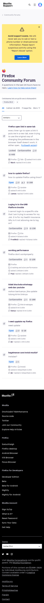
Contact (6, 599)
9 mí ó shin (27, 311)
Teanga (5, 542)
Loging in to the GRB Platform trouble (18, 206)
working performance (18, 250)
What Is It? (7, 514)
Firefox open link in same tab (21, 126)
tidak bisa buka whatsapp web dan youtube (20, 286)
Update (23, 188)
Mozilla (8, 396)
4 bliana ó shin (31, 240)
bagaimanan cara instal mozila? (23, 352)
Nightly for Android (11, 494)
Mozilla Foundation (22, 563)
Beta (4, 481)
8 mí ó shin (26, 163)
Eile (21, 233)
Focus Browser (9, 462)
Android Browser (10, 453)
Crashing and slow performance (24, 268)
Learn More (22, 58)
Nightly (5, 490)
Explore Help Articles (12, 429)
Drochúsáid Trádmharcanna (15, 412)
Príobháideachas (10, 590)
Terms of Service (10, 586)
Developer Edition (10, 477)
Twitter (5, 420)
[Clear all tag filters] (17, 102)
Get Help (6, 527)
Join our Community (12, 425)
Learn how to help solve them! (22, 88)
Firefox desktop (9, 449)
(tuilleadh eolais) (29, 145)
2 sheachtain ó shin (28, 373)
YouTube (7, 554)
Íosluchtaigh (8, 444)
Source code (8, 416)
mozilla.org (7, 581)
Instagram (12, 554)
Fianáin (5, 595)
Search (30, 5)
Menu (35, 5)
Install (23, 367)
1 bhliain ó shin (27, 274)
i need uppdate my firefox (20, 321)
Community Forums (12, 15)
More (35, 108)
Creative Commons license (18, 573)
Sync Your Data (9, 523)
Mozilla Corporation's (17, 560)
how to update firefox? (19, 173)
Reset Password (9, 518)
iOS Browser (8, 457)
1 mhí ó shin (25, 342)
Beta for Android (10, 486)
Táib (22, 160)
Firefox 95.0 (8, 102)
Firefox (14, 160)
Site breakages (26, 305)
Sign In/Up (7, 509)
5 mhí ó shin (28, 194)
